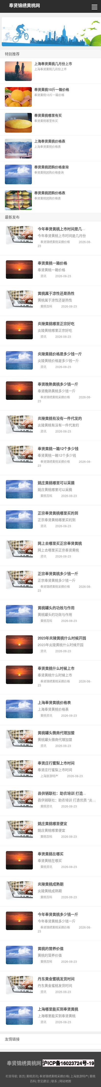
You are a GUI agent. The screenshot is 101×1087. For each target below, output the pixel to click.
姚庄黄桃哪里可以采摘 (56, 482)
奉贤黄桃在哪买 (50, 853)
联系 (54, 1081)
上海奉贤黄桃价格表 (54, 702)
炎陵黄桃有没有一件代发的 (60, 418)
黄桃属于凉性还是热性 (56, 293)
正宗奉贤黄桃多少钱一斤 (58, 573)
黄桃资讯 (46, 715)
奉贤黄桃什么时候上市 (56, 668)
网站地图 (65, 1081)
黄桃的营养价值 (50, 948)
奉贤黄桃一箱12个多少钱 (58, 448)
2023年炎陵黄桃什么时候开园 (62, 638)
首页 (22, 1076)
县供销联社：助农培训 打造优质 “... (67, 793)
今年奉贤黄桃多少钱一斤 (58, 914)
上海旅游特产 (49, 776)
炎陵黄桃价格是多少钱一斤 (60, 354)
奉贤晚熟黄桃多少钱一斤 (58, 384)
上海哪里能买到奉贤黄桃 (58, 1009)
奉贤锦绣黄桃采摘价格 (55, 242)
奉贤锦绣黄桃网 (24, 5)
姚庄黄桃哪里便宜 (52, 823)
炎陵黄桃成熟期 (50, 884)
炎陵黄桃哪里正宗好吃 (56, 323)
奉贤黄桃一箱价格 (52, 263)
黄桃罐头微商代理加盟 (56, 732)
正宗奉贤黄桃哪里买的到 (58, 513)
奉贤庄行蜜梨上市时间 (56, 763)
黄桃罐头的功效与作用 (56, 607)
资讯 (43, 276)
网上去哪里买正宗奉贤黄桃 (60, 543)
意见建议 (43, 1081)
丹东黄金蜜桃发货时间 (56, 978)
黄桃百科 (46, 306)
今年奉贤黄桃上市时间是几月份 (63, 229)
